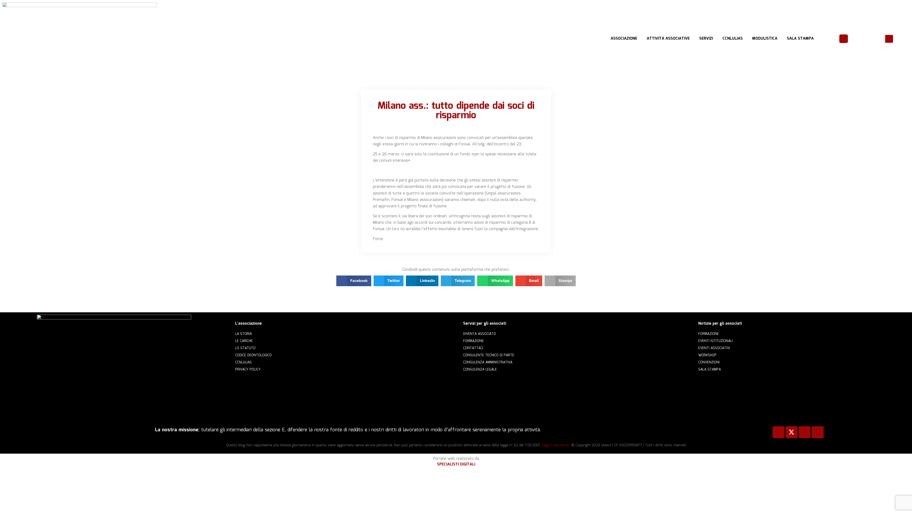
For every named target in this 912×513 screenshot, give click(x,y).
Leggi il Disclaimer (556, 445)
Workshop (707, 355)
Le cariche (244, 341)
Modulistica (764, 39)
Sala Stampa (800, 39)
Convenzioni (709, 362)
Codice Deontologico (253, 355)
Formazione (473, 341)
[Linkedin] (805, 432)
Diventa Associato (479, 334)
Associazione (624, 39)
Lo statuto (245, 348)
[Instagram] (818, 432)
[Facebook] (778, 432)
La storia (243, 334)
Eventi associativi (714, 348)
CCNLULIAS (732, 39)
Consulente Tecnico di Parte (488, 355)
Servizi (706, 39)
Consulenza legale (480, 369)
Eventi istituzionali (715, 341)
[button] (889, 39)
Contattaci (473, 348)
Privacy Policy (248, 369)
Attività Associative (668, 39)
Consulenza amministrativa (487, 362)
